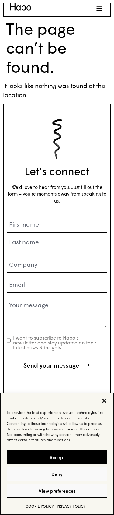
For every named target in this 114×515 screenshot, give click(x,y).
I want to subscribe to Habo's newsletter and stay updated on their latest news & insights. (54, 342)
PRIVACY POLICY (71, 506)
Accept (57, 457)
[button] (104, 401)
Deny (57, 474)
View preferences (57, 491)
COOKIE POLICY (40, 506)
